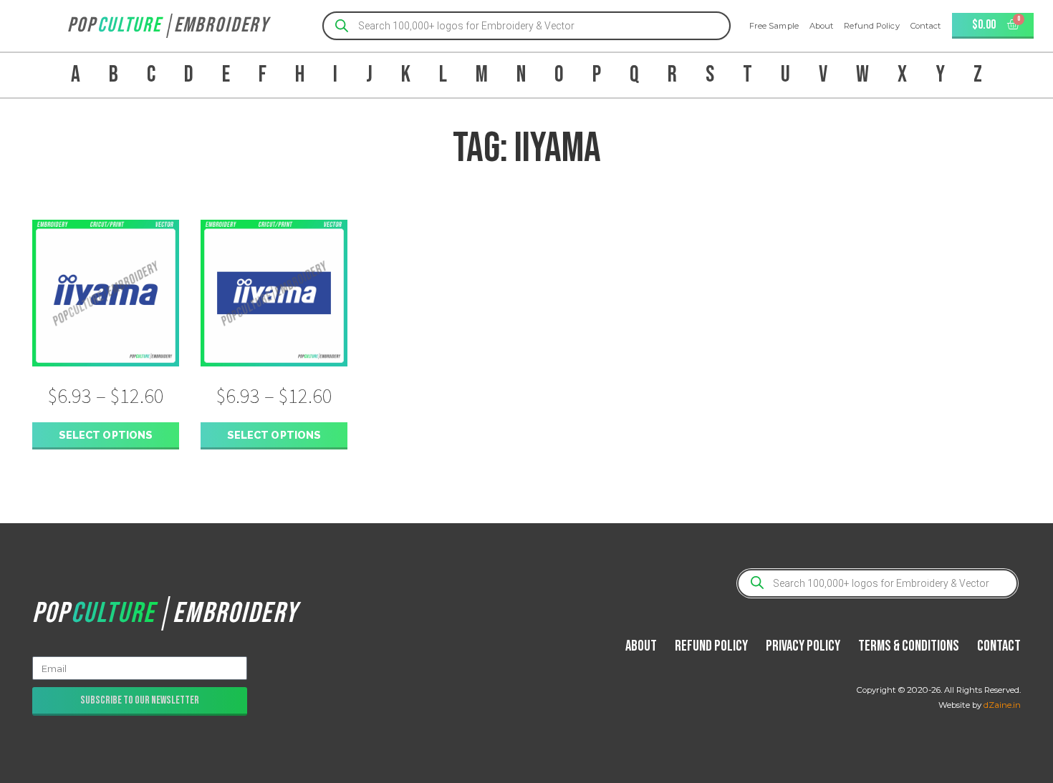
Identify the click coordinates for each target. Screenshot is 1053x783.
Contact (925, 26)
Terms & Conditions (908, 646)
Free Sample (774, 26)
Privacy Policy (803, 646)
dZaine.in (1002, 705)
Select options (106, 435)
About (821, 26)
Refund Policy (871, 26)
